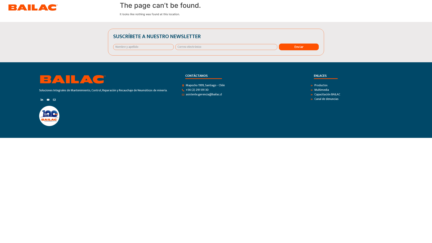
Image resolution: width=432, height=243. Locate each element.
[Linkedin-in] (42, 99)
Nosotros (334, 7)
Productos (353, 7)
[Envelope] (54, 99)
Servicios (371, 7)
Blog (385, 7)
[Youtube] (48, 99)
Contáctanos (402, 7)
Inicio (319, 7)
